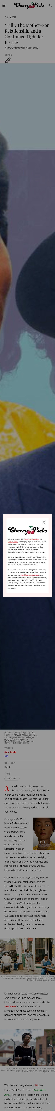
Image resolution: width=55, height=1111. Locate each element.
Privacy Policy (13, 542)
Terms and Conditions (31, 539)
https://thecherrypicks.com (29, 575)
